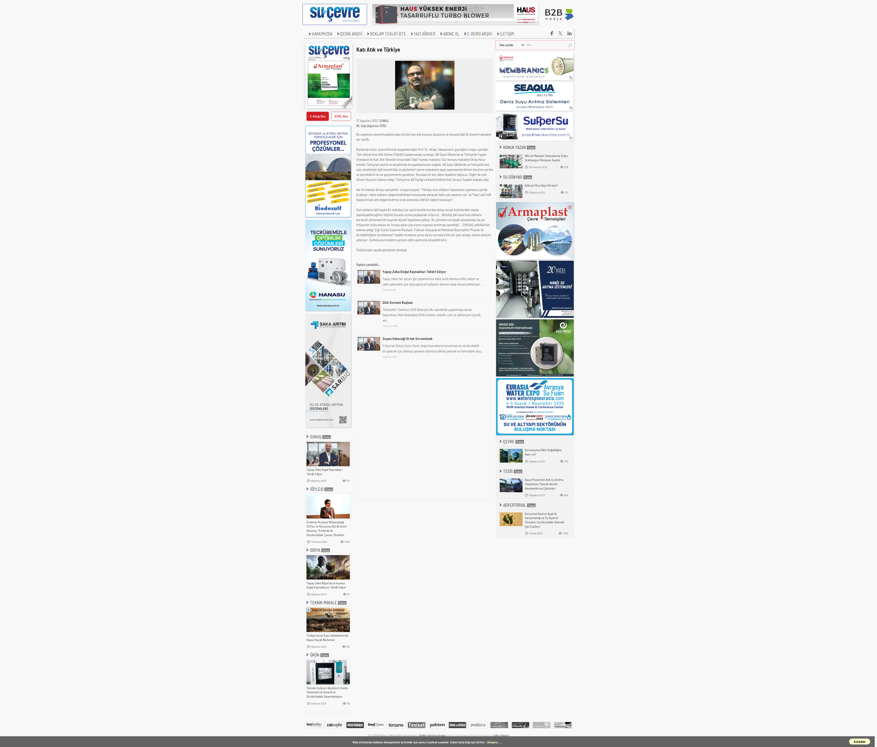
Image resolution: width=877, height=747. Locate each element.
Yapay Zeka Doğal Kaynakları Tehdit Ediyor (324, 472)
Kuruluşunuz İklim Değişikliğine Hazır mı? (543, 452)
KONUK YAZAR (514, 147)
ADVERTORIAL (514, 505)
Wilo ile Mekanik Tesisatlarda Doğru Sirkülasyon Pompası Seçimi (546, 158)
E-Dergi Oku (317, 116)
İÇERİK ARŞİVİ (351, 33)
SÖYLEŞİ (316, 489)
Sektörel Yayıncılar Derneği (432, 735)
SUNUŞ (315, 436)
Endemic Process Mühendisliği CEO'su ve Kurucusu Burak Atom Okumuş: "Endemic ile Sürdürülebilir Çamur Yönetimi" (326, 528)
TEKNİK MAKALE (323, 602)
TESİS (508, 471)
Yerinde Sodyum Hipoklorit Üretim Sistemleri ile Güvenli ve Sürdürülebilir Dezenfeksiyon (327, 692)
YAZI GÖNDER (424, 33)
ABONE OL (451, 33)
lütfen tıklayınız (501, 735)
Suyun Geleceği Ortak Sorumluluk (408, 338)
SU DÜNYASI (512, 177)
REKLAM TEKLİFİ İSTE (388, 33)
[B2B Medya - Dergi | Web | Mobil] (559, 23)
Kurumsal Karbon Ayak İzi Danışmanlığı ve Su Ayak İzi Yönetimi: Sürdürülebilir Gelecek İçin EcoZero (544, 520)
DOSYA (315, 550)
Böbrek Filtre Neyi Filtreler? (541, 185)
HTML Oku (341, 116)
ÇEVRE (508, 441)
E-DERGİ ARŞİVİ (479, 33)
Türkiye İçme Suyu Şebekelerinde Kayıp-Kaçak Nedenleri (327, 638)
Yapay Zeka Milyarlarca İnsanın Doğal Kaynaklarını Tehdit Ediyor (326, 585)
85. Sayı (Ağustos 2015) (371, 126)
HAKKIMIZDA (322, 33)
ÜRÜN (314, 654)
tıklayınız (492, 742)
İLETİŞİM (507, 33)
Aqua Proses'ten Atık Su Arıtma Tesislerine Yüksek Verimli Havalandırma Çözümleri (544, 484)
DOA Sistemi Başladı (398, 302)
